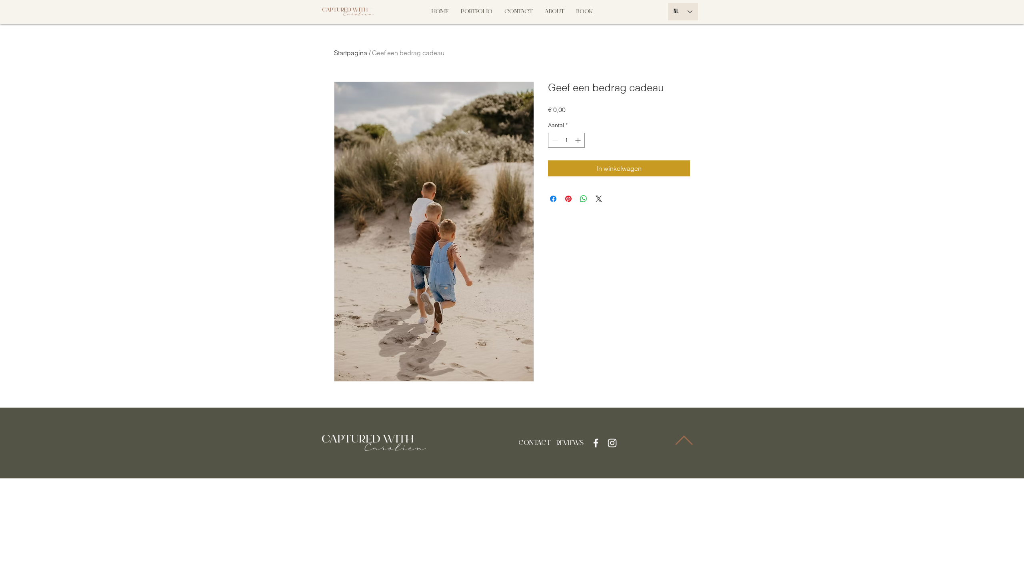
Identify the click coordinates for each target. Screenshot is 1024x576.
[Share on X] (599, 199)
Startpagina (350, 53)
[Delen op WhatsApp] (583, 199)
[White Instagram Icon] (612, 443)
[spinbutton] (566, 140)
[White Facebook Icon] (596, 443)
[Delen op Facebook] (553, 199)
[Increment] (579, 140)
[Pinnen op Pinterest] (568, 199)
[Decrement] (554, 140)
